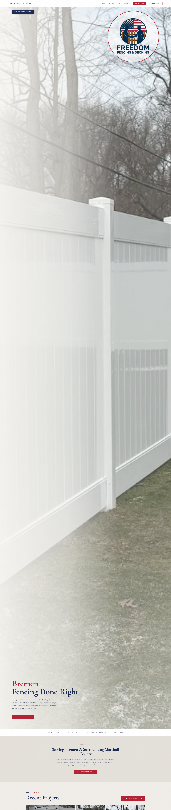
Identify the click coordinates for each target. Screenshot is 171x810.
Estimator (112, 3)
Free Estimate (155, 3)
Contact (127, 3)
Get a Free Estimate (84, 772)
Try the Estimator (45, 717)
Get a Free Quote (21, 717)
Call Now (140, 3)
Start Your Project (132, 798)
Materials (103, 3)
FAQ (120, 3)
